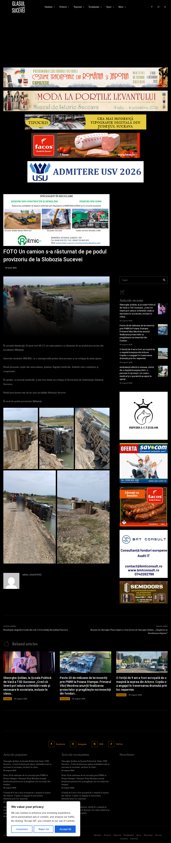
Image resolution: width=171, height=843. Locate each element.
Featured (65, 698)
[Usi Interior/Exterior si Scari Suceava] (144, 592)
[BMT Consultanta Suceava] (144, 554)
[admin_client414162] (11, 581)
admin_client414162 (32, 574)
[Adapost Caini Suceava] (144, 415)
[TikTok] (111, 744)
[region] (43, 818)
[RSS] (95, 744)
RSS (101, 744)
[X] (165, 6)
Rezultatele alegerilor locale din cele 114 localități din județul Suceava (35, 630)
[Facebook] (151, 6)
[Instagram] (158, 6)
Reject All (44, 829)
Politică (7, 698)
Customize (22, 829)
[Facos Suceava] (144, 506)
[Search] (164, 280)
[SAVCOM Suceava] (144, 463)
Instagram (82, 744)
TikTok (119, 744)
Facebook (60, 744)
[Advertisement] (85, 39)
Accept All (65, 829)
